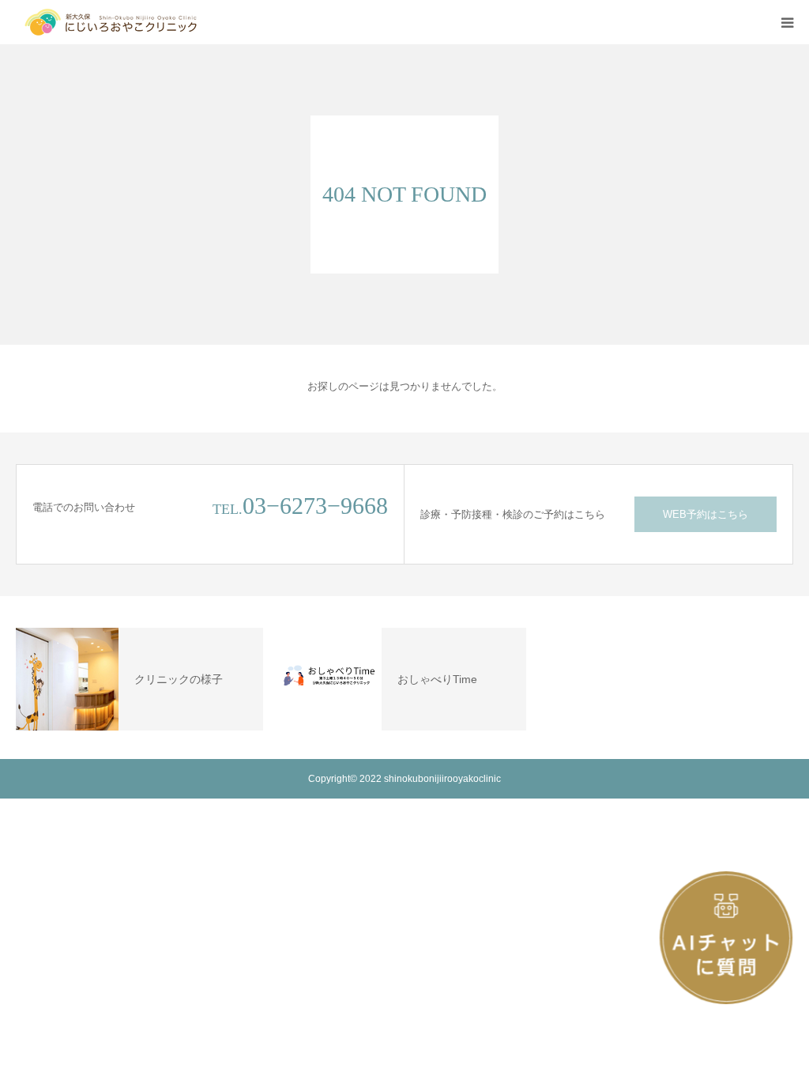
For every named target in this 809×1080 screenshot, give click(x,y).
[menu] (787, 22)
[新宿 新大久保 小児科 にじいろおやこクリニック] (110, 22)
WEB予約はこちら (705, 514)
